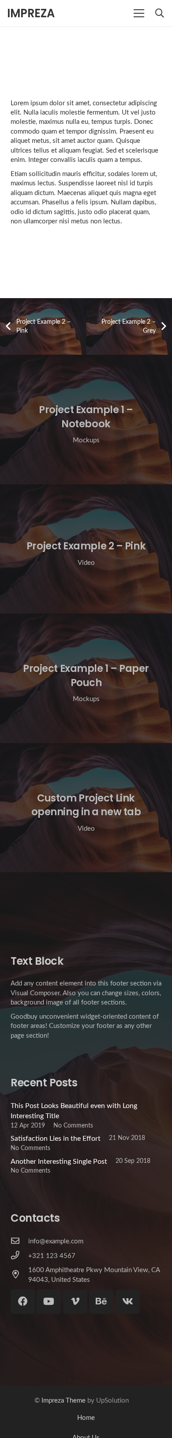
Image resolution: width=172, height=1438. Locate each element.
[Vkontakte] (128, 1301)
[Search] (159, 13)
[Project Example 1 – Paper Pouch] (86, 678)
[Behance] (101, 1301)
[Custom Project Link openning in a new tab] (86, 808)
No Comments (73, 1125)
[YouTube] (49, 1301)
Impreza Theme (63, 1400)
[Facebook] (23, 1301)
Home (86, 1418)
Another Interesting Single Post (59, 1161)
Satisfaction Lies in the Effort (56, 1138)
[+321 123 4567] (19, 1256)
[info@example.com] (19, 1241)
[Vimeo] (75, 1301)
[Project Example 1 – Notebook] (86, 419)
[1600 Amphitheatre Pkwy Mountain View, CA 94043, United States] (19, 1275)
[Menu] (139, 13)
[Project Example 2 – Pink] (86, 549)
